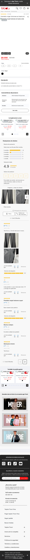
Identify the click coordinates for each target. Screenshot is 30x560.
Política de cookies (17, 557)
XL (20, 66)
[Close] (27, 3)
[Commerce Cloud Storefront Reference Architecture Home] (5, 8)
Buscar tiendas (9, 523)
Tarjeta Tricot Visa (10, 509)
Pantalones (7, 11)
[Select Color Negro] (2, 73)
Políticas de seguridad (11, 540)
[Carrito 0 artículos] (24, 8)
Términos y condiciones (12, 544)
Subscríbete (24, 478)
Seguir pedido (9, 518)
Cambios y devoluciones (12, 547)
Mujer (2, 11)
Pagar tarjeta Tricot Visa (12, 514)
